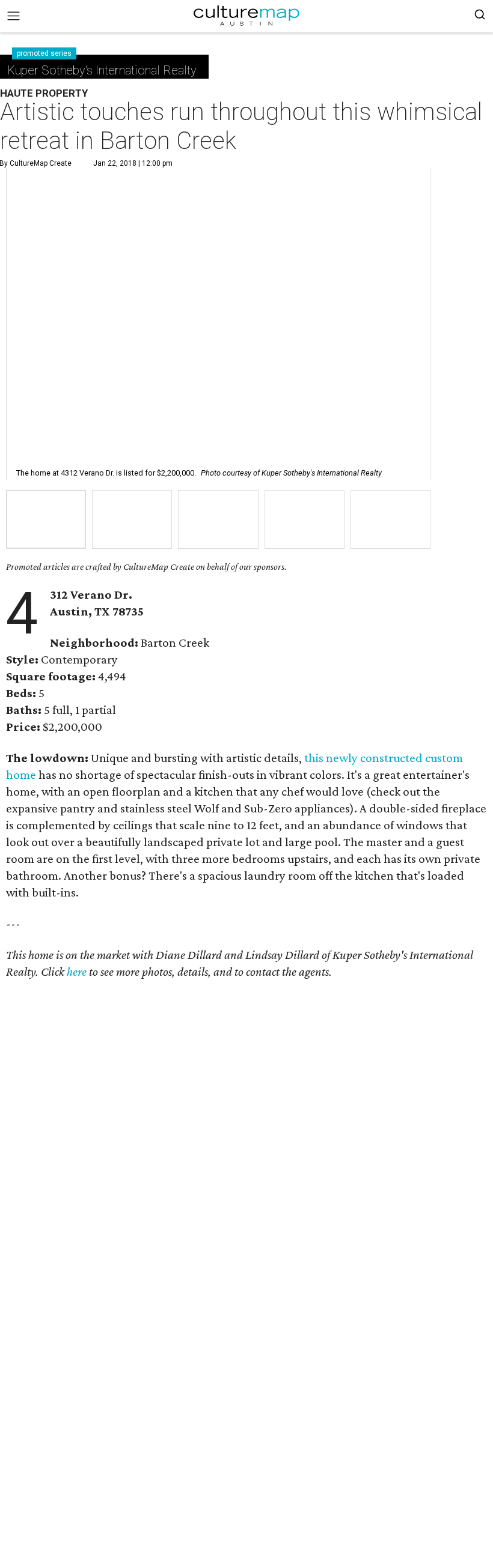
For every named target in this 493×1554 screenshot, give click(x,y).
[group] (46, 519)
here (77, 971)
